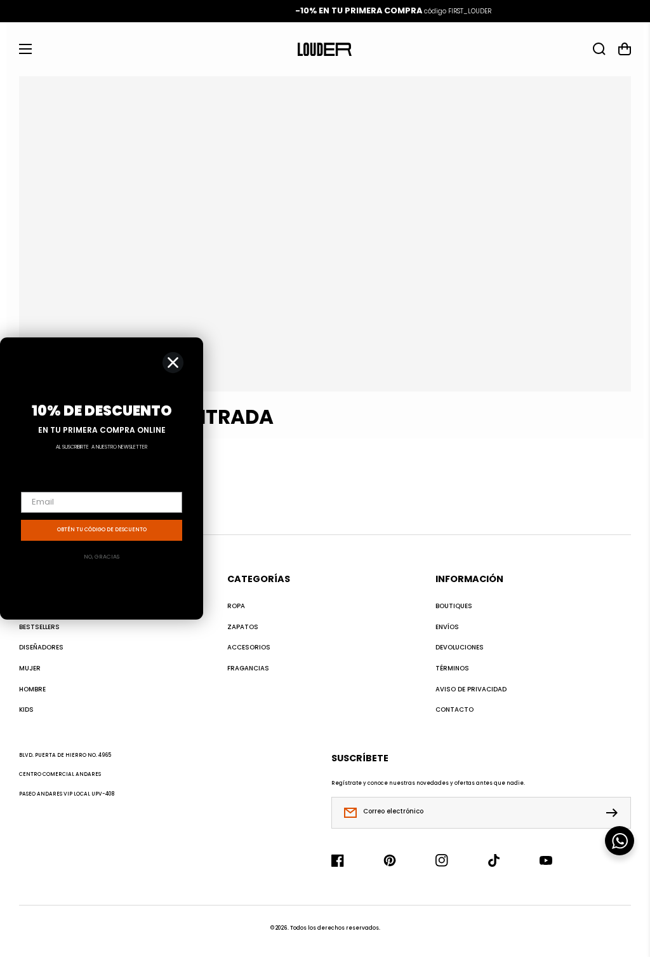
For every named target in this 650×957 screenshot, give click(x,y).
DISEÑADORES (41, 647)
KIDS (26, 710)
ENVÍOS (447, 627)
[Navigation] (25, 49)
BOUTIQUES (453, 606)
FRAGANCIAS (248, 668)
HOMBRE (32, 689)
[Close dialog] (173, 362)
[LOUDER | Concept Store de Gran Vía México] (325, 48)
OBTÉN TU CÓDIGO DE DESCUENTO (102, 529)
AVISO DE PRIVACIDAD (471, 689)
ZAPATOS (242, 627)
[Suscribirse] (615, 813)
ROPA (236, 606)
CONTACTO (454, 710)
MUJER (30, 668)
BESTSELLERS (39, 627)
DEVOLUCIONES (459, 647)
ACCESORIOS (248, 647)
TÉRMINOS (452, 668)
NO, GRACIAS (101, 556)
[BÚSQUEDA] (599, 49)
